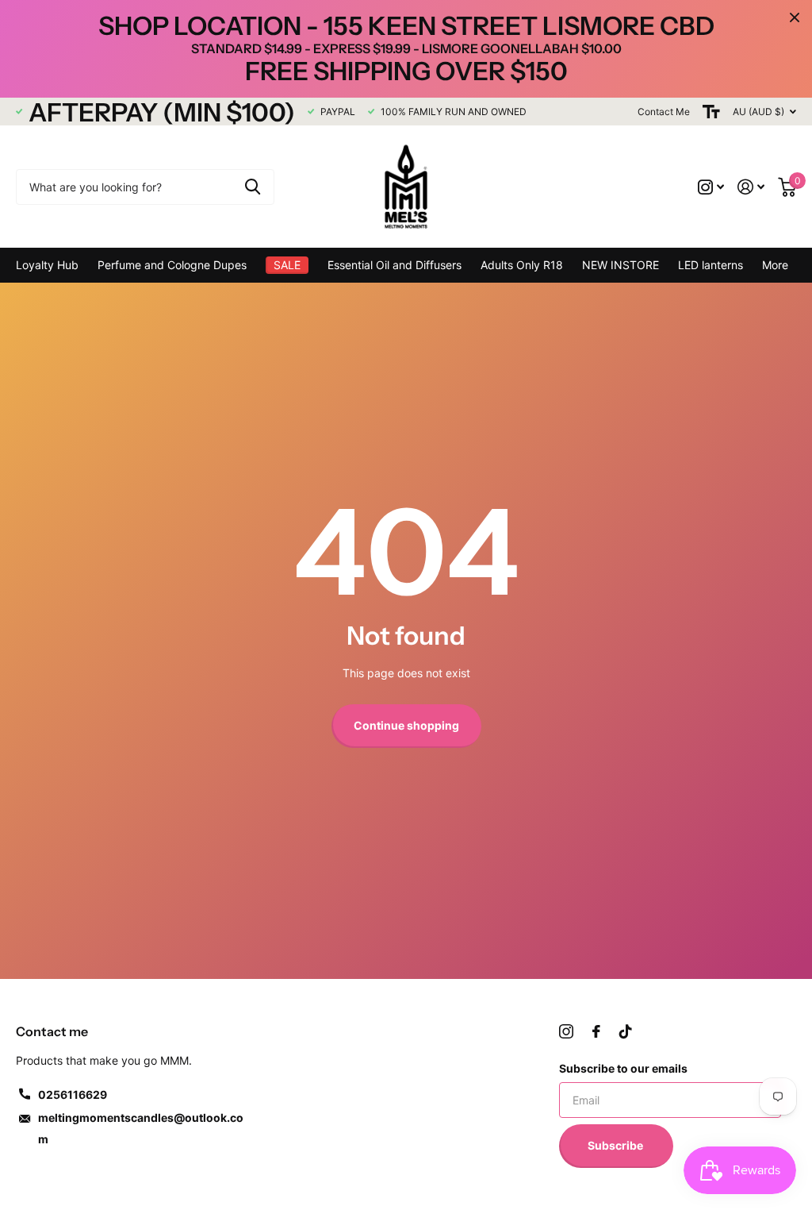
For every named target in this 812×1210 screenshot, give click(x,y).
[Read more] (711, 187)
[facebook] (596, 1031)
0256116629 (72, 1094)
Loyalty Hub (47, 265)
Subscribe (616, 1145)
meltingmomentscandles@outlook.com (140, 1128)
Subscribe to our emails (623, 1068)
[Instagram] (566, 1031)
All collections (172, 265)
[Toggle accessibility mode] (711, 111)
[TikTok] (625, 1031)
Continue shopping (406, 725)
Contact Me (664, 112)
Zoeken (252, 187)
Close (794, 17)
